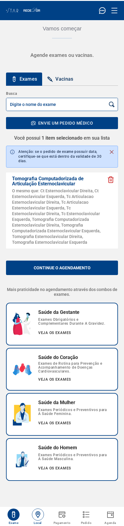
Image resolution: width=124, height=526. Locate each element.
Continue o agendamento (62, 267)
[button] (110, 179)
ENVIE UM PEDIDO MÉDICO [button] (65, 123)
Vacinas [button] (64, 79)
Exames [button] (28, 79)
